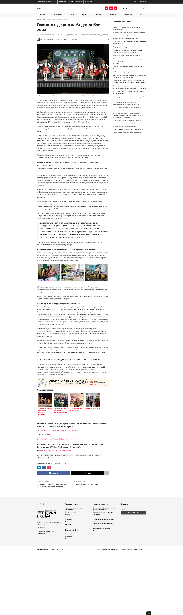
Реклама (113, 14)
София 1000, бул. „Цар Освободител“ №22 (57, 451)
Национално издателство (46, 1)
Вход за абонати (70, 512)
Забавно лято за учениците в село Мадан (126, 38)
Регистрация (142, 1)
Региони (40, 458)
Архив (84, 14)
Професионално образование (103, 523)
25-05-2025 (59, 39)
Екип (72, 14)
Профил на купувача (140, 549)
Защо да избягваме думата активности (125, 47)
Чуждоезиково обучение (101, 528)
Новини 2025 (51, 19)
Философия (97, 531)
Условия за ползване (126, 549)
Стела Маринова (48, 39)
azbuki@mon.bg (67, 439)
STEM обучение (48, 455)
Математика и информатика (102, 517)
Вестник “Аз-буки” (71, 534)
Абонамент (128, 14)
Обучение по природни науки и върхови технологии (103, 520)
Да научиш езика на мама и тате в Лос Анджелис (128, 129)
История (96, 526)
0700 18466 (48, 434)
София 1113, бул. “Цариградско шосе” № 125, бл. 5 (60, 430)
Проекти (68, 522)
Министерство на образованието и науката (70, 1)
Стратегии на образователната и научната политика (104, 508)
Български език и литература (103, 512)
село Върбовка (49, 458)
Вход (135, 1)
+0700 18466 (41, 528)
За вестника (58, 14)
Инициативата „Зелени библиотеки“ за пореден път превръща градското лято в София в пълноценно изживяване (129, 61)
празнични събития (81, 455)
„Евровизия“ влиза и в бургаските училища (126, 55)
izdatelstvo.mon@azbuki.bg (51, 439)
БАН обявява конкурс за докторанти (124, 72)
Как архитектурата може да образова (124, 126)
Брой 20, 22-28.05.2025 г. (63, 19)
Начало (43, 14)
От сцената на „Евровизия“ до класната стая (127, 132)
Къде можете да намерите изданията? (74, 508)
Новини (45, 19)
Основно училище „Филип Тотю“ (64, 455)
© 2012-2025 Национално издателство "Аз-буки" (50, 549)
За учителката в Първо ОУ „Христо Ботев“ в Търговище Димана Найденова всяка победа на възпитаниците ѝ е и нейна (128, 115)
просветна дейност (95, 455)
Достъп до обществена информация (107, 549)
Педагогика (97, 514)
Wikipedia (89, 1)
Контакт (98, 14)
